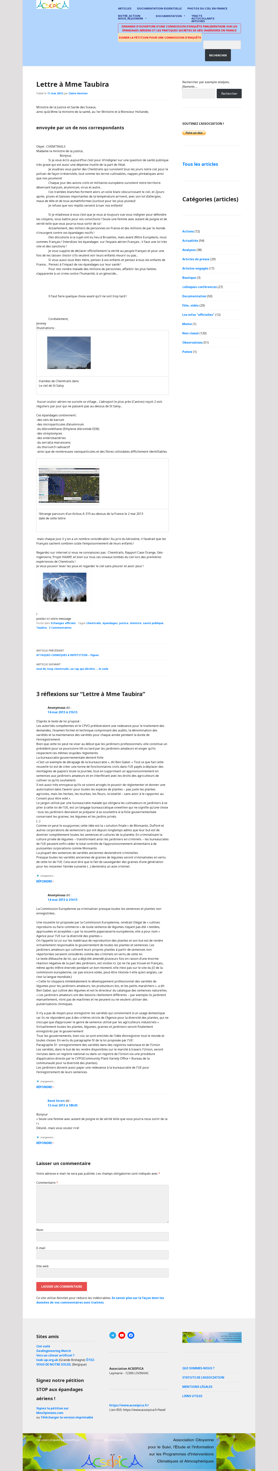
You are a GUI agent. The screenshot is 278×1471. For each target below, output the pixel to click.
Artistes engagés (195, 268)
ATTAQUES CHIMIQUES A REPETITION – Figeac (67, 653)
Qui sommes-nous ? (198, 1368)
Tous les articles (200, 164)
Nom (39, 1230)
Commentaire (47, 1183)
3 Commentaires (60, 627)
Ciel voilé (43, 1346)
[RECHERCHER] (225, 44)
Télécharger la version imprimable (67, 1417)
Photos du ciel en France (207, 8)
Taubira (41, 627)
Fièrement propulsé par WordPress (57, 1440)
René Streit (56, 1101)
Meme (187, 324)
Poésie (187, 352)
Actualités (190, 241)
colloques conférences (199, 287)
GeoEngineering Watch (53, 1351)
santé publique (153, 623)
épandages (110, 623)
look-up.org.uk (47, 1360)
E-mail (40, 1248)
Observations (192, 342)
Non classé (190, 333)
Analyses (189, 250)
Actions (188, 231)
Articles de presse (196, 259)
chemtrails (93, 623)
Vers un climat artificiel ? (55, 1355)
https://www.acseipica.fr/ (129, 1405)
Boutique (189, 278)
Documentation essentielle (159, 8)
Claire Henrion (78, 93)
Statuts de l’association (203, 1377)
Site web (42, 1266)
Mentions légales (197, 1387)
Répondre (44, 881)
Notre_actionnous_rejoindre (130, 17)
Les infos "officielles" (198, 315)
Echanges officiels (63, 623)
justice (123, 623)
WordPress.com (114, 1440)
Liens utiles (192, 1396)
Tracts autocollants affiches (202, 18)
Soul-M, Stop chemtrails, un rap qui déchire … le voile (72, 666)
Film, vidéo (190, 305)
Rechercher (218, 55)
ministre (135, 623)
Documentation (169, 16)
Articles (124, 8)
